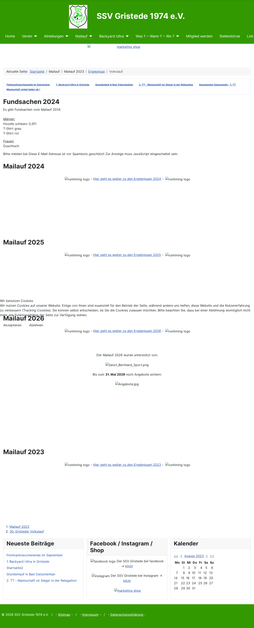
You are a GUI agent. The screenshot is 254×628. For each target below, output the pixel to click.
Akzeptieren (12, 325)
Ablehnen (36, 325)
